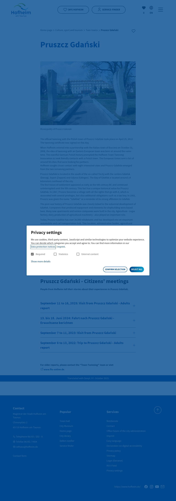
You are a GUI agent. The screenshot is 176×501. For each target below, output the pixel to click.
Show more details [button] (40, 261)
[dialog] (88, 250)
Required (40, 254)
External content (89, 254)
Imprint (61, 246)
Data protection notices (43, 246)
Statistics (63, 254)
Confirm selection (115, 269)
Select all (136, 269)
